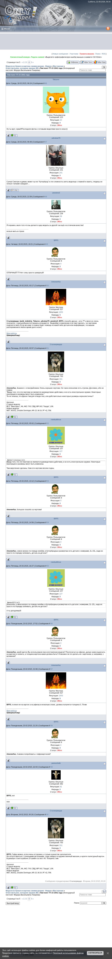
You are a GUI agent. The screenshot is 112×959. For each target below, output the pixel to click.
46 (46, 83)
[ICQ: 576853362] (14, 808)
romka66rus (56, 420)
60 (47, 815)
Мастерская (58, 66)
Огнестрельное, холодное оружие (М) (22, 68)
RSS (103, 54)
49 (47, 244)
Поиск (97, 54)
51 (48, 348)
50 (48, 286)
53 (48, 481)
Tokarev (56, 80)
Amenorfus (56, 282)
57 (52, 669)
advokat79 (56, 138)
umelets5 (56, 193)
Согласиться (95, 953)
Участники (74, 54)
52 (48, 423)
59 (52, 767)
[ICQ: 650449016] (14, 135)
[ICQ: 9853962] (14, 417)
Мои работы (12, 333)
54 (48, 522)
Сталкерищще (56, 344)
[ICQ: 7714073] (14, 474)
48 (46, 197)
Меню (7, 29)
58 (52, 726)
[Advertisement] (56, 41)
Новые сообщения (60, 54)
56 (52, 624)
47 (46, 142)
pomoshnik (56, 763)
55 (48, 566)
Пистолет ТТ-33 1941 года (51, 68)
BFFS (56, 240)
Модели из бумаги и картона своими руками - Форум (28, 66)
